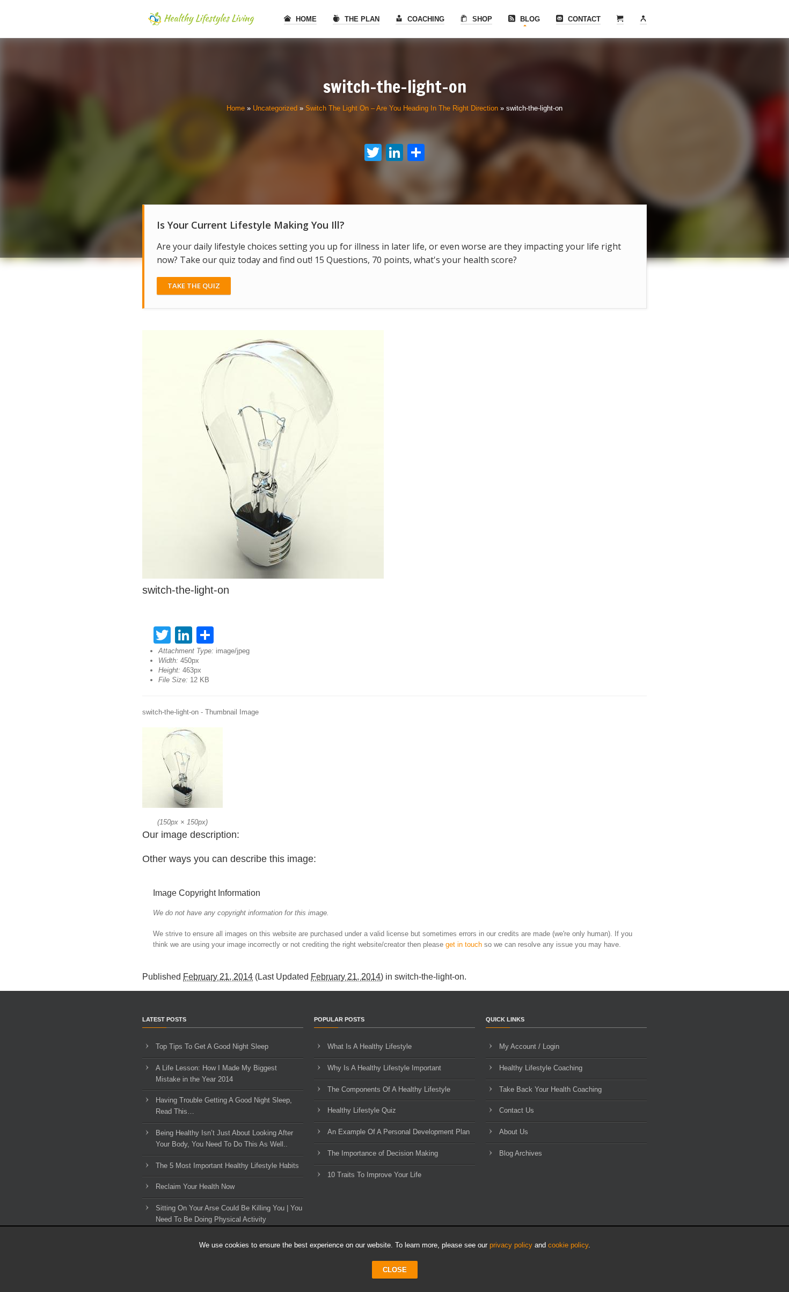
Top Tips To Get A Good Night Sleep (212, 1046)
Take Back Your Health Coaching (550, 1089)
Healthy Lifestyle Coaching (540, 1068)
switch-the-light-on (429, 976)
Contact (583, 19)
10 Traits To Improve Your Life (374, 1175)
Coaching (424, 19)
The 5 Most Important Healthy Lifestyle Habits (227, 1166)
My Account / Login (529, 1046)
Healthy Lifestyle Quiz (361, 1110)
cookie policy (568, 1245)
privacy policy (511, 1245)
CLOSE (395, 1270)
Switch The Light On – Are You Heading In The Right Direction (401, 108)
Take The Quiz (193, 285)
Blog (529, 19)
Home (305, 19)
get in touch (463, 944)
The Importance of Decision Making (382, 1153)
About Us (513, 1132)
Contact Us (516, 1110)
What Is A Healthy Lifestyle (369, 1046)
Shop (481, 19)
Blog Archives (520, 1153)
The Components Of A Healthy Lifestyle (388, 1089)
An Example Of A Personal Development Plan (398, 1132)
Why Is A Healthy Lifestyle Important (384, 1068)
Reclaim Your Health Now (195, 1186)
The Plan (360, 19)
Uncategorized (275, 108)
